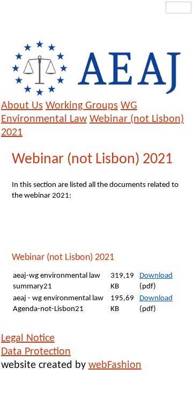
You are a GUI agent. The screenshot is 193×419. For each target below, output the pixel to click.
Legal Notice (28, 338)
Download (156, 276)
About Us (22, 105)
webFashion (115, 365)
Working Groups (82, 105)
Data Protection (36, 351)
